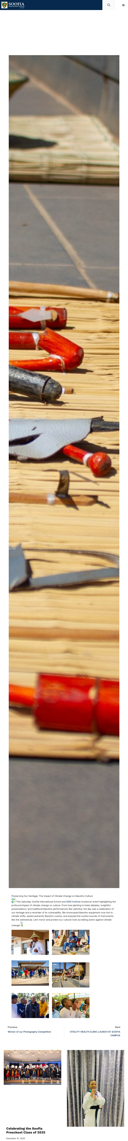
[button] (123, 5)
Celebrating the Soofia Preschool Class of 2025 (25, 1130)
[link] (73, 901)
